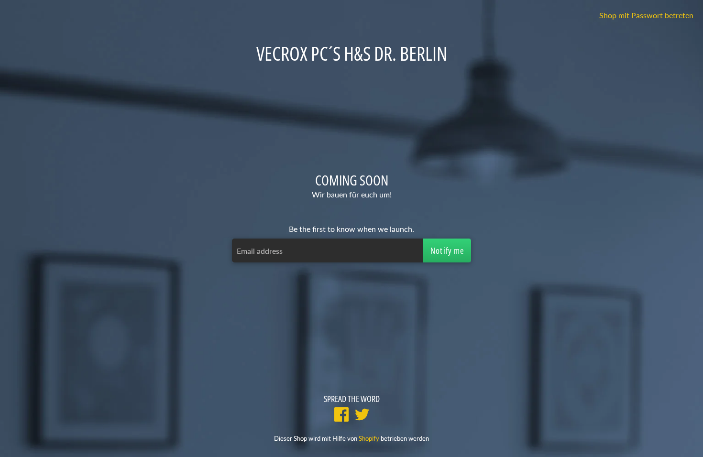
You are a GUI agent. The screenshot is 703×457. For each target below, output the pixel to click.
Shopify (369, 438)
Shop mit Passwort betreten (646, 15)
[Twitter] (362, 415)
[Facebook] (341, 415)
